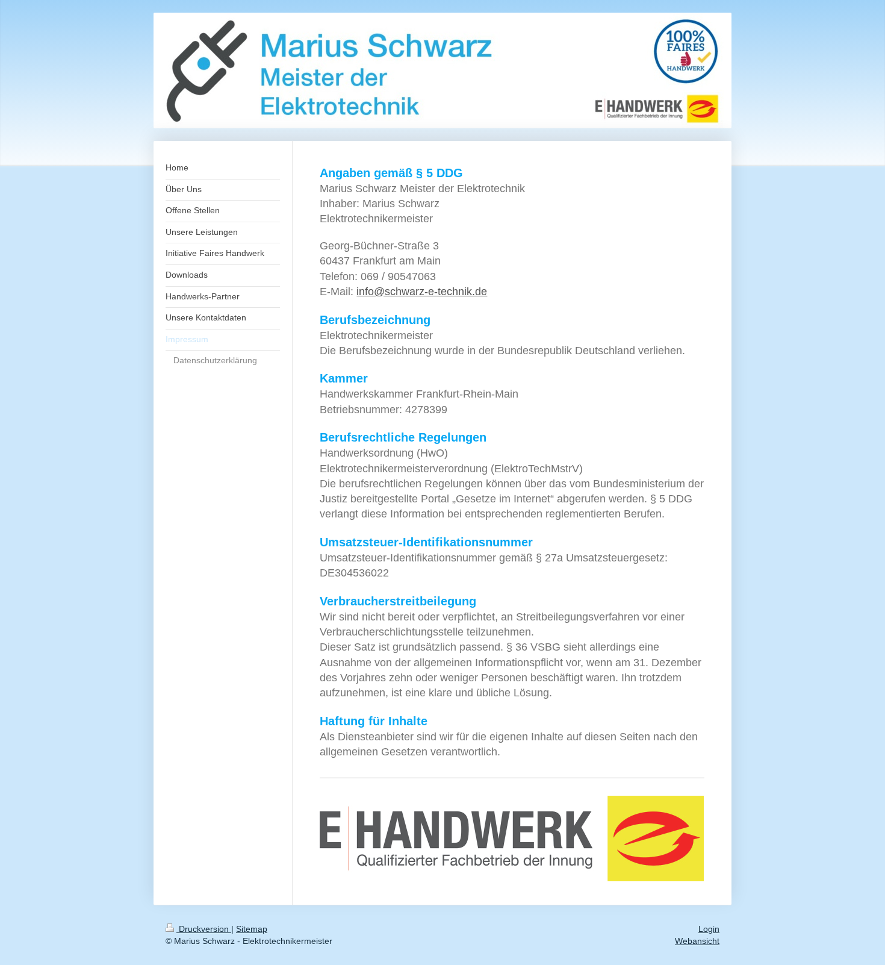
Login (708, 929)
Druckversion (203, 929)
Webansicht (697, 941)
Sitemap (251, 929)
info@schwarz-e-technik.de (421, 292)
